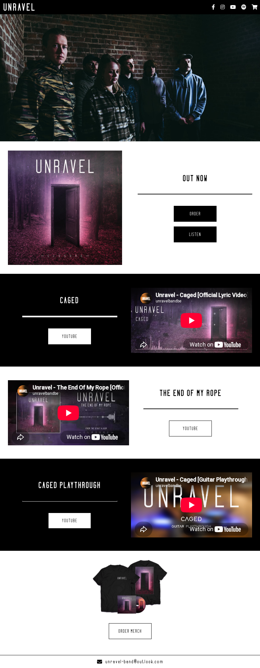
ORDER (195, 213)
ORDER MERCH (130, 631)
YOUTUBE (69, 336)
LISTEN (195, 234)
